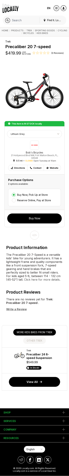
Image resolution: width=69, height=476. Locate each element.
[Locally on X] (47, 459)
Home (5, 30)
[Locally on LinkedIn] (38, 459)
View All (32, 382)
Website (54, 168)
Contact (37, 168)
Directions (19, 168)
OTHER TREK (34, 340)
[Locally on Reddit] (21, 459)
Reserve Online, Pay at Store (34, 200)
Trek (29, 30)
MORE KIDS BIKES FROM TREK (34, 332)
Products (17, 30)
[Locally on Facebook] (30, 459)
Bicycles (28, 33)
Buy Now (34, 218)
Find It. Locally (55, 20)
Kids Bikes (42, 33)
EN (48, 8)
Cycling (62, 30)
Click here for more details (41, 279)
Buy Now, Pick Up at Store (32, 194)
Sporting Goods (45, 30)
